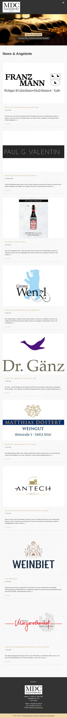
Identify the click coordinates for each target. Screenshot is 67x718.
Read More (7, 124)
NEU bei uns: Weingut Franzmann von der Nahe (22, 107)
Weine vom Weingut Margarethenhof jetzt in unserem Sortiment (27, 647)
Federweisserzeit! (11, 579)
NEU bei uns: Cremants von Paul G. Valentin (20, 175)
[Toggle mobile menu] (63, 3)
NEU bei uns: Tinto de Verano (15, 242)
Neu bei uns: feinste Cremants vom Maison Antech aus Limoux (27, 510)
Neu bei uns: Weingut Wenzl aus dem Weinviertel (22, 310)
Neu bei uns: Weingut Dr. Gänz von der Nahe (20, 378)
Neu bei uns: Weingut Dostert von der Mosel (20, 444)
